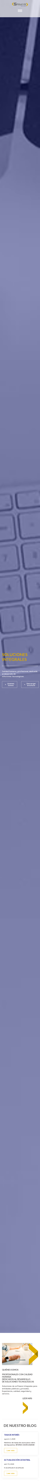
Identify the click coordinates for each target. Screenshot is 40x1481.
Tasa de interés (11, 1435)
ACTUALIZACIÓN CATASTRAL (17, 1460)
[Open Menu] (20, 11)
